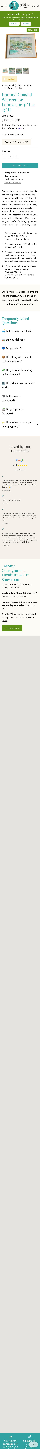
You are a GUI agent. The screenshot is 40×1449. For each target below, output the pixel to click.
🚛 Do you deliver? (13, 340)
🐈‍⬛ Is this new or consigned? (11, 398)
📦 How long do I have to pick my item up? (17, 359)
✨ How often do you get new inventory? (16, 424)
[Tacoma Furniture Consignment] (20, 5)
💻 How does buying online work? (18, 385)
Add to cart (20, 165)
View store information (12, 182)
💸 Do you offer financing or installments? (17, 372)
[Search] (7, 5)
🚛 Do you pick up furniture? (13, 411)
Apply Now (14, 24)
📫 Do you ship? (12, 348)
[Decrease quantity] (4, 156)
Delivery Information (16, 142)
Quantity (6, 151)
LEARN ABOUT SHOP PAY (12, 135)
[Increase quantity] (16, 156)
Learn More (26, 24)
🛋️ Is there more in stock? (17, 331)
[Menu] (2, 5)
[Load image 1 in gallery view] (20, 46)
